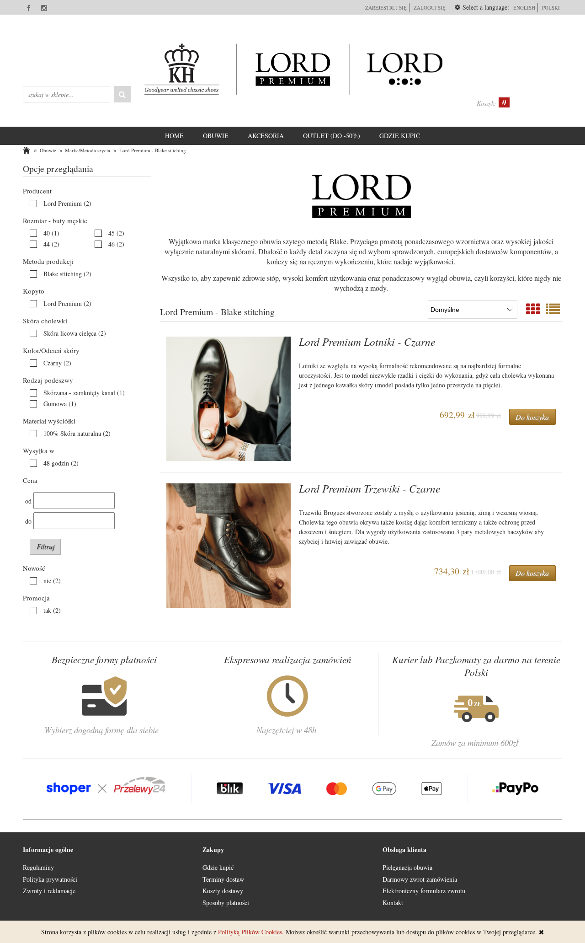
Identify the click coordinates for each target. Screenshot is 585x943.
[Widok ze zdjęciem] (533, 309)
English (524, 7)
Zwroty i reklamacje (49, 890)
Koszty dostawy (222, 890)
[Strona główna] (292, 69)
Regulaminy (38, 867)
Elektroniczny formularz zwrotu (424, 890)
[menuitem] (174, 135)
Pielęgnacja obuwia (407, 867)
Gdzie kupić (218, 867)
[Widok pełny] (553, 309)
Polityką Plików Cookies (250, 931)
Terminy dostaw (223, 879)
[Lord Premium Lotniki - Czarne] (228, 399)
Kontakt (393, 902)
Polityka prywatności (50, 879)
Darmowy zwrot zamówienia (420, 879)
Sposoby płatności (225, 902)
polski (551, 7)
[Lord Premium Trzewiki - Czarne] (228, 545)
